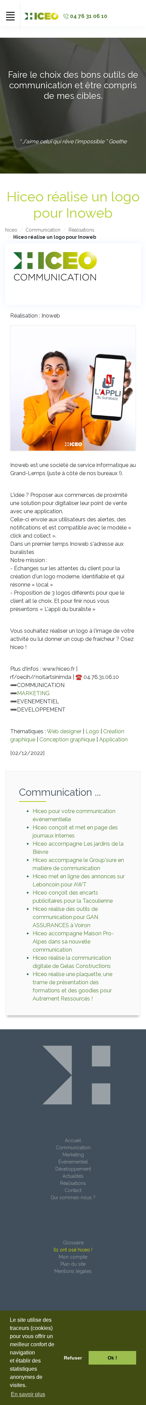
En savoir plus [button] (28, 1394)
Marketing (73, 1154)
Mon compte (73, 1257)
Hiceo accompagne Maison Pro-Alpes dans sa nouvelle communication (73, 941)
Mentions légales (73, 1271)
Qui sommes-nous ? (73, 1197)
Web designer (64, 731)
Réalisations (81, 230)
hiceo (11, 230)
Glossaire (73, 1242)
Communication (42, 230)
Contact (73, 1190)
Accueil (73, 1140)
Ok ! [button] (112, 1358)
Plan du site (73, 1264)
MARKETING (33, 693)
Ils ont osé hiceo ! (73, 1250)
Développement (73, 1169)
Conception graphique (67, 739)
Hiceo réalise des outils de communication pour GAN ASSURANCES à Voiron (65, 917)
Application (113, 739)
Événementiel (73, 1162)
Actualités (73, 1176)
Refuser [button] (73, 1358)
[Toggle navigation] (10, 16)
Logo (92, 731)
